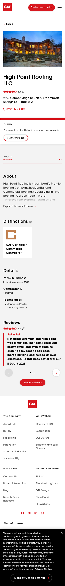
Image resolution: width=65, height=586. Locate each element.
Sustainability (11, 459)
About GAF (9, 424)
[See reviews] (14, 91)
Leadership (9, 438)
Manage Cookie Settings (29, 578)
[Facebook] (22, 513)
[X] (29, 513)
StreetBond (42, 497)
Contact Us (10, 477)
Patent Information (14, 484)
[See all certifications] (30, 222)
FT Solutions (43, 504)
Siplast (40, 477)
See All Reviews (33, 383)
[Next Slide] (56, 372)
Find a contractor (41, 7)
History (7, 431)
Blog (5, 490)
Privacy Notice (43, 569)
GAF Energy (42, 490)
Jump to (7, 157)
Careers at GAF (44, 424)
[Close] (62, 533)
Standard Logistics (47, 484)
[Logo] (7, 10)
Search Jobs (43, 431)
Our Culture (42, 438)
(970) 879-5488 (14, 110)
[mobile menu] (60, 7)
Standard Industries (14, 452)
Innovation (9, 445)
